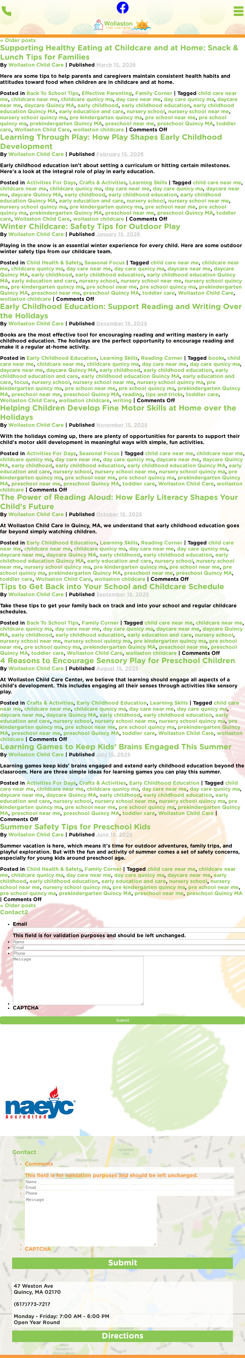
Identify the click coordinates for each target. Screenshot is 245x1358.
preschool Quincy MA (185, 123)
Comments (39, 1164)
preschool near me (129, 123)
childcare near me (34, 99)
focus (21, 382)
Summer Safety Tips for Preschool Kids (75, 827)
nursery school (146, 111)
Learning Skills (148, 182)
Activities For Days (51, 182)
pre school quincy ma (168, 287)
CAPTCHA (26, 1008)
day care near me (138, 99)
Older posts (18, 40)
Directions (123, 1336)
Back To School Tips (52, 93)
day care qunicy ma (189, 99)
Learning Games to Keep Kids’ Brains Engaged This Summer (116, 747)
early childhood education (156, 105)
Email (20, 924)
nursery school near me (198, 111)
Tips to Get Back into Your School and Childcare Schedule (112, 587)
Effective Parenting (107, 93)
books (216, 358)
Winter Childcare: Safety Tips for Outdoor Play (90, 227)
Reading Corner (161, 358)
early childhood (98, 105)
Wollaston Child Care (36, 65)
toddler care (158, 293)
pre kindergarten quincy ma (106, 117)
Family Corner (153, 93)
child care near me (217, 182)
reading (132, 394)
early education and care (91, 111)
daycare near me (189, 268)
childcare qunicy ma (87, 99)
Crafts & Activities (102, 182)
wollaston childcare (98, 129)
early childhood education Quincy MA (130, 376)
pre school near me (170, 117)
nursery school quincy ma (33, 117)
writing (122, 400)
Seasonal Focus (105, 262)
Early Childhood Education (61, 358)
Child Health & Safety (53, 262)
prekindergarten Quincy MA (66, 123)
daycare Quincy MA (49, 105)
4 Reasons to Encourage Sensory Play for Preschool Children (117, 661)
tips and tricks (164, 394)
